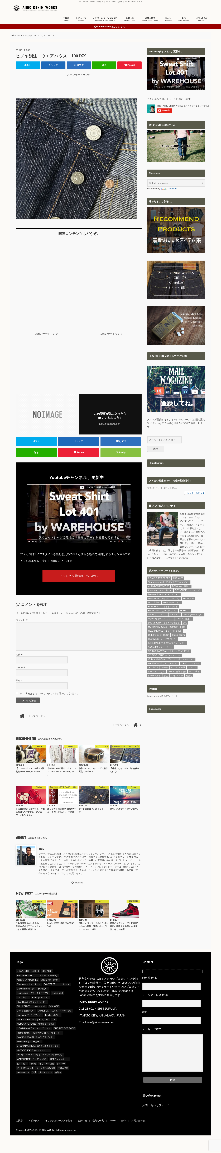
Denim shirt (188, 598)
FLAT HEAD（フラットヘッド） (163, 606)
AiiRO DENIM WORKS (158, 586)
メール (21, 667)
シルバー (192, 667)
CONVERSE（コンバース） (188, 590)
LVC (185, 623)
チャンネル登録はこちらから (79, 576)
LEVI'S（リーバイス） (193, 615)
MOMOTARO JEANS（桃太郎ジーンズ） (167, 627)
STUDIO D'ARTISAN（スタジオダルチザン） (169, 651)
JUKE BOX (175, 615)
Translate (172, 188)
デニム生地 (194, 671)
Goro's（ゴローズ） (157, 615)
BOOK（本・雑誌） (181, 586)
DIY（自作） (154, 602)
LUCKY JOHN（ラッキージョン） (164, 623)
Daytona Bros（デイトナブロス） (164, 594)
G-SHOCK (185, 610)
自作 (183, 19)
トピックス (81, 19)
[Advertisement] (79, 84)
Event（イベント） (172, 602)
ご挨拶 (66, 19)
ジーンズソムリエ (156, 671)
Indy (41, 848)
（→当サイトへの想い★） (177, 558)
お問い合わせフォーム (156, 1105)
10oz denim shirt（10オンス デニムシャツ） (168, 582)
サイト (19, 680)
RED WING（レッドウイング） (162, 639)
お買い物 (129, 19)
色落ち (189, 675)
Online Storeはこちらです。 (112, 26)
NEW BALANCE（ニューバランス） (165, 631)
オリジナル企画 (178, 667)
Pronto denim (178, 635)
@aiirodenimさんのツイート (162, 696)
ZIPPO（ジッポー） (190, 663)
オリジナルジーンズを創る (105, 19)
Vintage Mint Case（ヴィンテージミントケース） (171, 659)
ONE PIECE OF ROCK (158, 635)
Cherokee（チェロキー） (160, 590)
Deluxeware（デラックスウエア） (164, 598)
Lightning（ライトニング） (161, 618)
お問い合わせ (201, 19)
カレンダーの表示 (193, 492)
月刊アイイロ (177, 675)
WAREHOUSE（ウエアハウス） (163, 663)
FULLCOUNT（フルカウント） (162, 610)
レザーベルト (154, 675)
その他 (164, 667)
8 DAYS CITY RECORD (159, 578)
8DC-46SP (178, 578)
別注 (166, 675)
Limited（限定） (184, 618)
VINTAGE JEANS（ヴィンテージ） (164, 655)
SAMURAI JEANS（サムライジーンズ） (167, 643)
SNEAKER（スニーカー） (160, 647)
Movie (168, 19)
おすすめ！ (153, 667)
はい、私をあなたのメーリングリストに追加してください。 (48, 693)
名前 (19, 654)
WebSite (79, 883)
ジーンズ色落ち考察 (177, 671)
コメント (22, 620)
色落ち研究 (150, 19)
